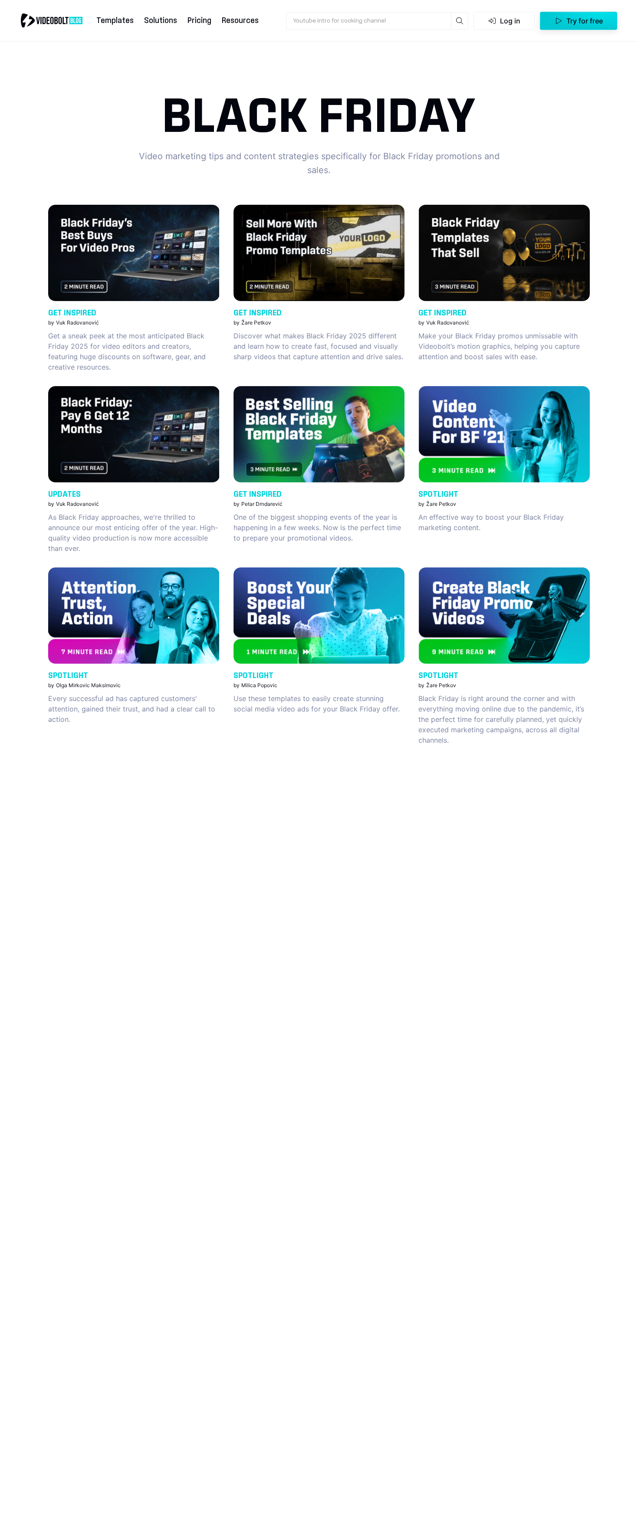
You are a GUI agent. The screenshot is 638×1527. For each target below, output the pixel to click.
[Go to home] (51, 20)
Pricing (199, 20)
